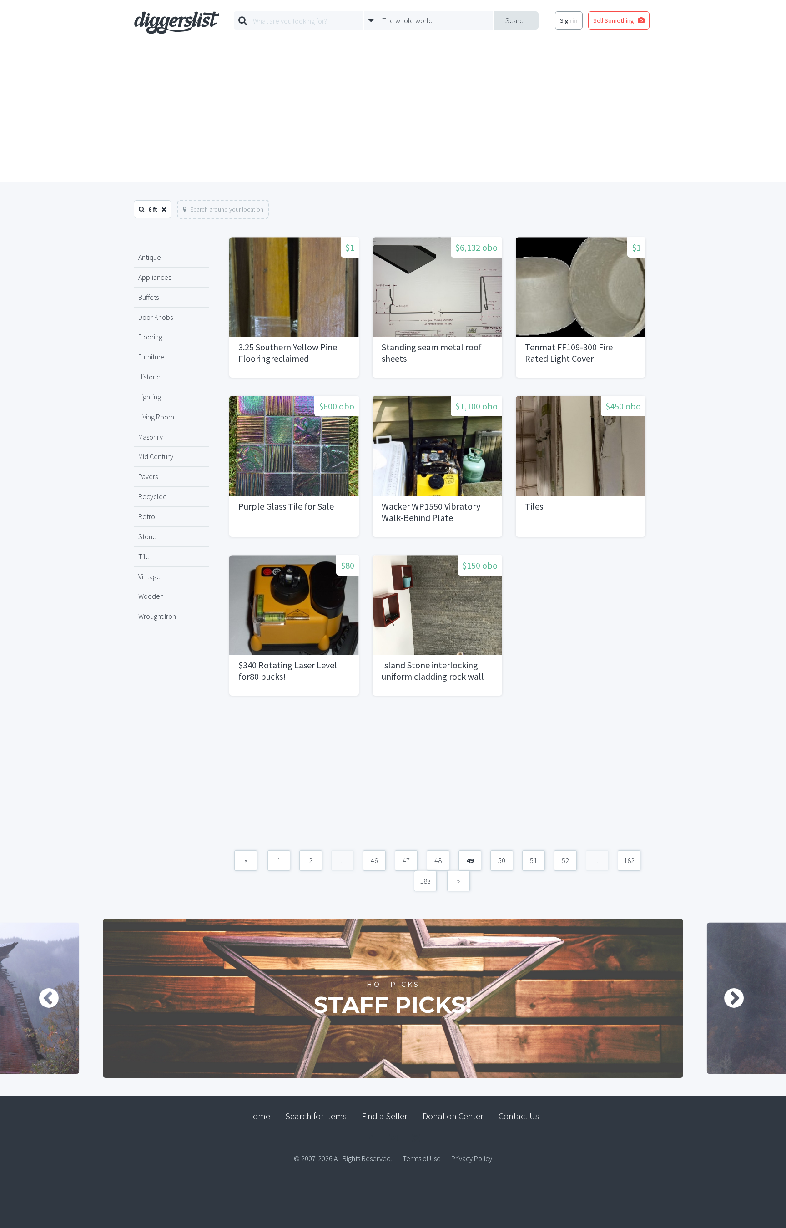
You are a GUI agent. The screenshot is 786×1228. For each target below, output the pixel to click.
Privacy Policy (471, 1158)
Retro (146, 516)
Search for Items (316, 1116)
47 (406, 860)
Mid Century (155, 456)
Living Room (156, 416)
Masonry (150, 436)
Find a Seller (385, 1116)
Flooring (150, 336)
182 (629, 860)
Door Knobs (155, 317)
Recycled (152, 496)
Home (258, 1116)
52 (565, 860)
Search (516, 20)
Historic (149, 376)
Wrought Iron (157, 616)
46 (374, 860)
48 (438, 860)
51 (533, 860)
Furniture (151, 356)
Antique (149, 257)
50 (501, 860)
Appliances (154, 277)
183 (425, 880)
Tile (144, 556)
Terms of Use (422, 1158)
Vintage (149, 576)
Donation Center (453, 1116)
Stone (147, 536)
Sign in (569, 20)
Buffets (148, 297)
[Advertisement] (393, 113)
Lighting (149, 396)
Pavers (148, 476)
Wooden (151, 596)
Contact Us (519, 1116)
